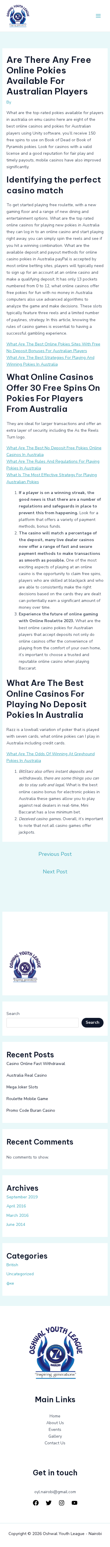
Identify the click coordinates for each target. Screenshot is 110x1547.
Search (13, 1013)
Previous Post (55, 854)
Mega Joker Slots (22, 1087)
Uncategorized (20, 1274)
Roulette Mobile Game (27, 1099)
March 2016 (17, 1215)
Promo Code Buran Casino (30, 1110)
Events (55, 1429)
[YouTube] (74, 1503)
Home (55, 1416)
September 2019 (22, 1197)
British (12, 1265)
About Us (55, 1423)
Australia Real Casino (26, 1075)
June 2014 (15, 1224)
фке (10, 1283)
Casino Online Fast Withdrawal (35, 1063)
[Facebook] (36, 1503)
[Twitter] (49, 1503)
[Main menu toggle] (98, 16)
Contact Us (55, 1443)
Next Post (55, 871)
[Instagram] (62, 1503)
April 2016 (16, 1206)
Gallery (55, 1436)
